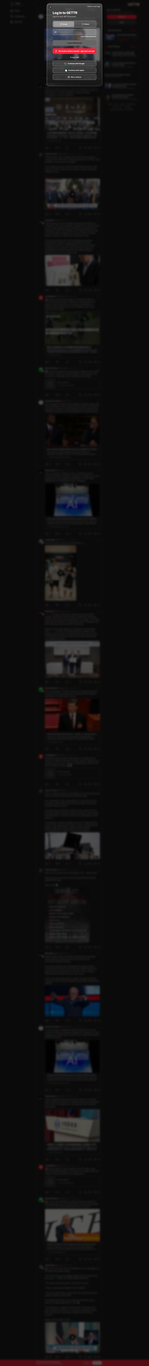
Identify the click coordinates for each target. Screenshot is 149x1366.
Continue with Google (76, 64)
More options (76, 77)
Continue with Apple (76, 70)
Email (65, 24)
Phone (86, 24)
